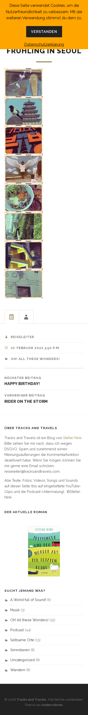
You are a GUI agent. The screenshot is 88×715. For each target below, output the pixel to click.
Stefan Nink (72, 438)
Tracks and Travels (31, 699)
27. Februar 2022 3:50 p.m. (35, 348)
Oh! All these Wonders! (35, 359)
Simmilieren (20, 650)
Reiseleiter (22, 337)
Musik (15, 610)
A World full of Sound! (28, 600)
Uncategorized (22, 660)
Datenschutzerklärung (44, 44)
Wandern (17, 670)
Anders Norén (52, 705)
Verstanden (44, 31)
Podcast (17, 630)
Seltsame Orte (22, 640)
